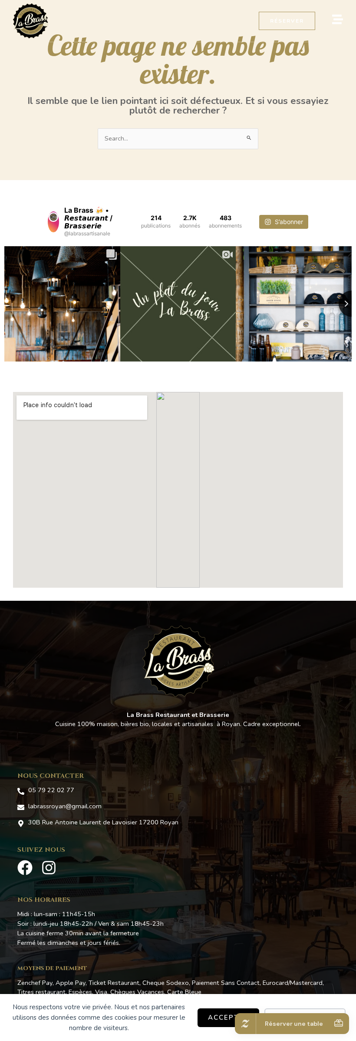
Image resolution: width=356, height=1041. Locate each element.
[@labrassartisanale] (53, 222)
